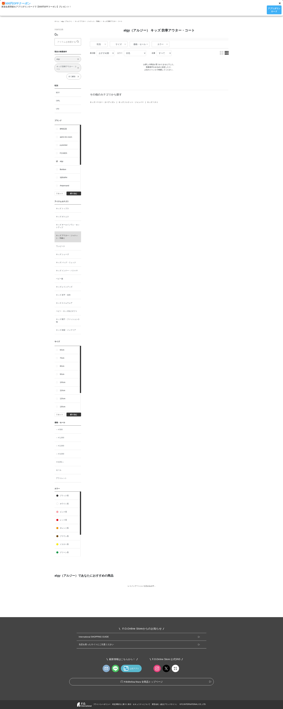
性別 (99, 44)
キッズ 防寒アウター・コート (112, 21)
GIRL (58, 101)
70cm (62, 358)
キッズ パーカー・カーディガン (102, 102)
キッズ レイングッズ (64, 287)
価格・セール (139, 44)
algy (61, 161)
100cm (62, 382)
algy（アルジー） (67, 21)
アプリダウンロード (274, 10)
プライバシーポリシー (102, 704)
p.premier (64, 145)
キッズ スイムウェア (64, 303)
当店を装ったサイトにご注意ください (96, 644)
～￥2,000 (60, 446)
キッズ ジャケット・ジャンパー (131, 102)
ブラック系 (64, 496)
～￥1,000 (60, 438)
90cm (62, 374)
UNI (57, 109)
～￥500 (59, 430)
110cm (62, 390)
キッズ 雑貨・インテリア (66, 330)
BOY (58, 93)
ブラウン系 (64, 536)
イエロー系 (64, 544)
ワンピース (60, 246)
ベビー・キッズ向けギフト (66, 311)
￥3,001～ (60, 462)
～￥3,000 (60, 454)
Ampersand (64, 186)
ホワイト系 (64, 504)
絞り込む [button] (73, 193)
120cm (62, 399)
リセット (59, 193)
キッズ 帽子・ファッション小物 (67, 320)
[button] (280, 3)
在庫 (153, 53)
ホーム (57, 21)
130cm (62, 407)
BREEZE (63, 129)
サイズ (119, 44)
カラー (160, 44)
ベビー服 (59, 279)
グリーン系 (64, 552)
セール (58, 470)
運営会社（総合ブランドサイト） (165, 704)
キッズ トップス (62, 208)
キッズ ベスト (152, 102)
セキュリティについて (141, 704)
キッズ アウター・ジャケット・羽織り (88, 21)
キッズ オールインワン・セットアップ (67, 226)
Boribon (63, 169)
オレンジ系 (64, 528)
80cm (62, 366)
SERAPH (63, 178)
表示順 (92, 53)
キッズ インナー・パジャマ (67, 271)
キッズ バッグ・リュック (66, 262)
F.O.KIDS (63, 153)
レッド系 (63, 520)
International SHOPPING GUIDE (94, 637)
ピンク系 (63, 512)
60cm (62, 350)
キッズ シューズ (62, 254)
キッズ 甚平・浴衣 (63, 295)
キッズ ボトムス (62, 217)
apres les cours (66, 137)
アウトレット (61, 478)
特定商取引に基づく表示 (121, 704)
